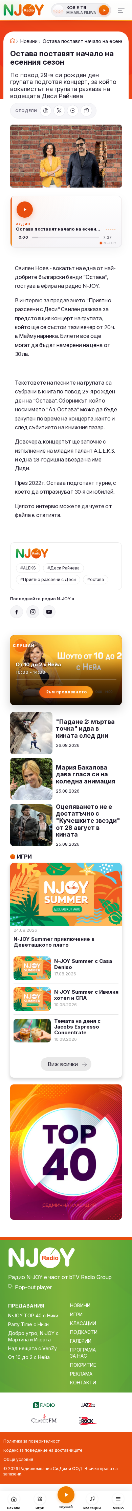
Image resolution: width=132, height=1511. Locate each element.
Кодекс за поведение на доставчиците (43, 1450)
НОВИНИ (80, 1305)
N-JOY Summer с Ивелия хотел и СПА (86, 995)
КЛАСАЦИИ (83, 1323)
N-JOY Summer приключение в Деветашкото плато (54, 942)
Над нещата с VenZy (32, 1348)
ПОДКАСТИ (83, 1332)
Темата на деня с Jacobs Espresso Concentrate (77, 1027)
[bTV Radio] (44, 1404)
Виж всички (63, 1064)
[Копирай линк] (86, 110)
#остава (95, 579)
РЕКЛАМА (81, 1374)
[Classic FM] (44, 1419)
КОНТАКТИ (83, 1382)
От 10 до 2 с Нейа (29, 1357)
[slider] (65, 237)
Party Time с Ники (28, 1324)
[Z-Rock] (88, 1420)
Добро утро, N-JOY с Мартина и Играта (33, 1336)
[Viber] (73, 110)
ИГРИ (76, 1314)
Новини (29, 41)
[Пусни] (25, 209)
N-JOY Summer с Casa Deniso (83, 964)
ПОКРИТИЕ (83, 1365)
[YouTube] (49, 611)
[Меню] (121, 10)
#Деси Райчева (63, 567)
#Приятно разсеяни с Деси (48, 579)
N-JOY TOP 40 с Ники (33, 1315)
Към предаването (66, 691)
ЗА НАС (78, 1356)
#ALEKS (28, 567)
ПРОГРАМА (83, 1350)
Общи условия (18, 1459)
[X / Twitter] (59, 110)
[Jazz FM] (88, 1404)
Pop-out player (33, 1287)
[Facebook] (45, 110)
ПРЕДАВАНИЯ (26, 1306)
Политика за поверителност (31, 1441)
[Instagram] (32, 611)
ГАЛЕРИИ (80, 1341)
